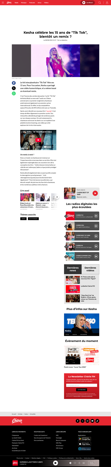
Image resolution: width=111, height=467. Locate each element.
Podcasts (32, 2)
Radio (16, 2)
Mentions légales (36, 458)
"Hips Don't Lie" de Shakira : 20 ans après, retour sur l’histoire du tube (88, 298)
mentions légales (77, 396)
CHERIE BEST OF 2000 (83, 193)
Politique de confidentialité (66, 458)
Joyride (48, 111)
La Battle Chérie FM (88, 286)
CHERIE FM (79, 215)
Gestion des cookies (89, 458)
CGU (44, 458)
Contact (27, 458)
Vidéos (46, 2)
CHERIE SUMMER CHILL (83, 255)
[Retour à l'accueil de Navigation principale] (9, 2)
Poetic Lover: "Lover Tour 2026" (75, 367)
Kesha (68, 330)
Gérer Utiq (79, 458)
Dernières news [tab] (73, 269)
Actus (39, 2)
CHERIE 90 (79, 245)
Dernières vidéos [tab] (90, 269)
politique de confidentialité (86, 396)
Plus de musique (92, 463)
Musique (23, 2)
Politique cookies (52, 458)
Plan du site (20, 458)
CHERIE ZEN (80, 225)
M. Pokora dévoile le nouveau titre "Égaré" (88, 278)
